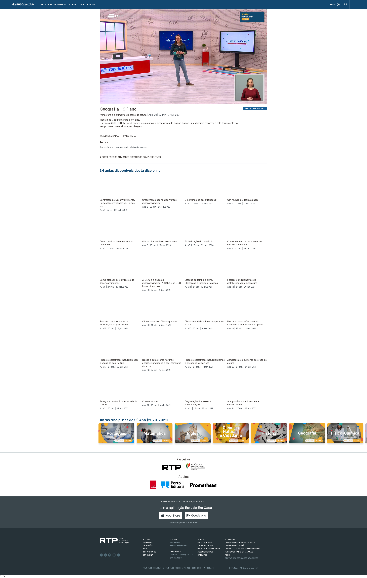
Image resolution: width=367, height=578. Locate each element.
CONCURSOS (175, 551)
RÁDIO (145, 549)
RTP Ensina (148, 555)
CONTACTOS (203, 539)
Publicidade (208, 568)
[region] (183, 56)
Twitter (105, 555)
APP (82, 4)
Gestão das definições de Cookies (241, 558)
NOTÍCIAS (147, 539)
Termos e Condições (192, 568)
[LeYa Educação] (153, 485)
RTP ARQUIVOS (149, 552)
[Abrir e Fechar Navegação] (353, 4)
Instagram (109, 555)
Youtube (114, 555)
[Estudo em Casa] (23, 4)
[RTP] (171, 467)
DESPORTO (148, 542)
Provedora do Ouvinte (209, 549)
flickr (118, 555)
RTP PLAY (174, 539)
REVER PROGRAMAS (179, 545)
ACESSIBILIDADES (111, 136)
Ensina (91, 4)
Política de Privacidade (152, 568)
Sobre (72, 4)
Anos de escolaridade (53, 4)
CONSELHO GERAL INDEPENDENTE (240, 542)
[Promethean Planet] (203, 485)
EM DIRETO (175, 542)
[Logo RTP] (112, 540)
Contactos (176, 558)
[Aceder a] (116, 436)
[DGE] (195, 466)
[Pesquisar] (346, 4)
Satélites (202, 555)
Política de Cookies (173, 568)
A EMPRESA (230, 539)
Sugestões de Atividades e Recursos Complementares (132, 157)
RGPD (227, 555)
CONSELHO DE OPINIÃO (235, 545)
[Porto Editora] (172, 485)
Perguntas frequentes (181, 555)
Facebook (101, 555)
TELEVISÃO (148, 545)
